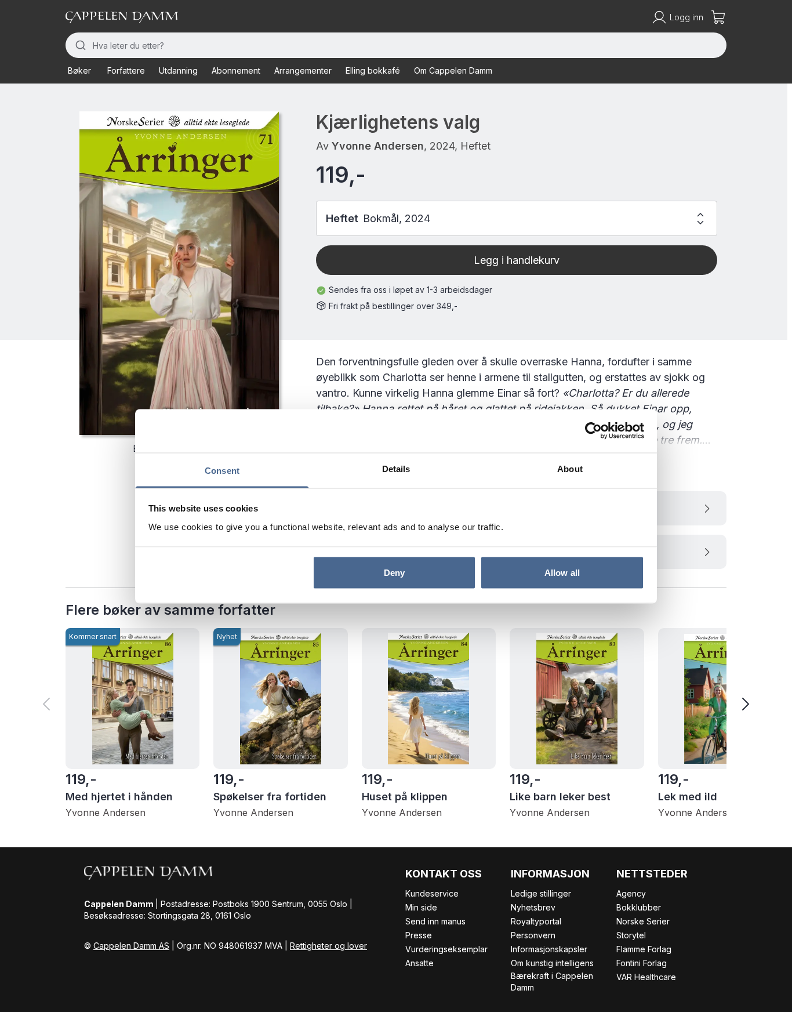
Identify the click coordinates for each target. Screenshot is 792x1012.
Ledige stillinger (541, 893)
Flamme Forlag (643, 949)
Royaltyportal (536, 921)
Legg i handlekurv (517, 260)
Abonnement (236, 70)
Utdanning (178, 70)
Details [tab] (396, 468)
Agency (631, 893)
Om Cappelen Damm (453, 70)
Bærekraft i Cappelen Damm (552, 981)
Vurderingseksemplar (446, 949)
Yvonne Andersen (378, 146)
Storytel (631, 935)
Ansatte (419, 963)
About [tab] (570, 468)
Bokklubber (638, 907)
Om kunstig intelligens (552, 963)
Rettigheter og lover (328, 946)
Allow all (562, 573)
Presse (418, 935)
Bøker (79, 70)
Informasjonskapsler (549, 949)
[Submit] (79, 45)
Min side (421, 907)
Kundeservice (432, 893)
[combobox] (396, 45)
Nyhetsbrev (533, 907)
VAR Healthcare (646, 977)
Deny (394, 573)
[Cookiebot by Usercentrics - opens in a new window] (593, 431)
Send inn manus (435, 921)
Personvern (533, 935)
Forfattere (126, 70)
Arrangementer (303, 70)
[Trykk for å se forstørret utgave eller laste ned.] (179, 273)
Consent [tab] (222, 470)
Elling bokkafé (373, 70)
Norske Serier (643, 921)
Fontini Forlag (641, 963)
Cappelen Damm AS (131, 946)
